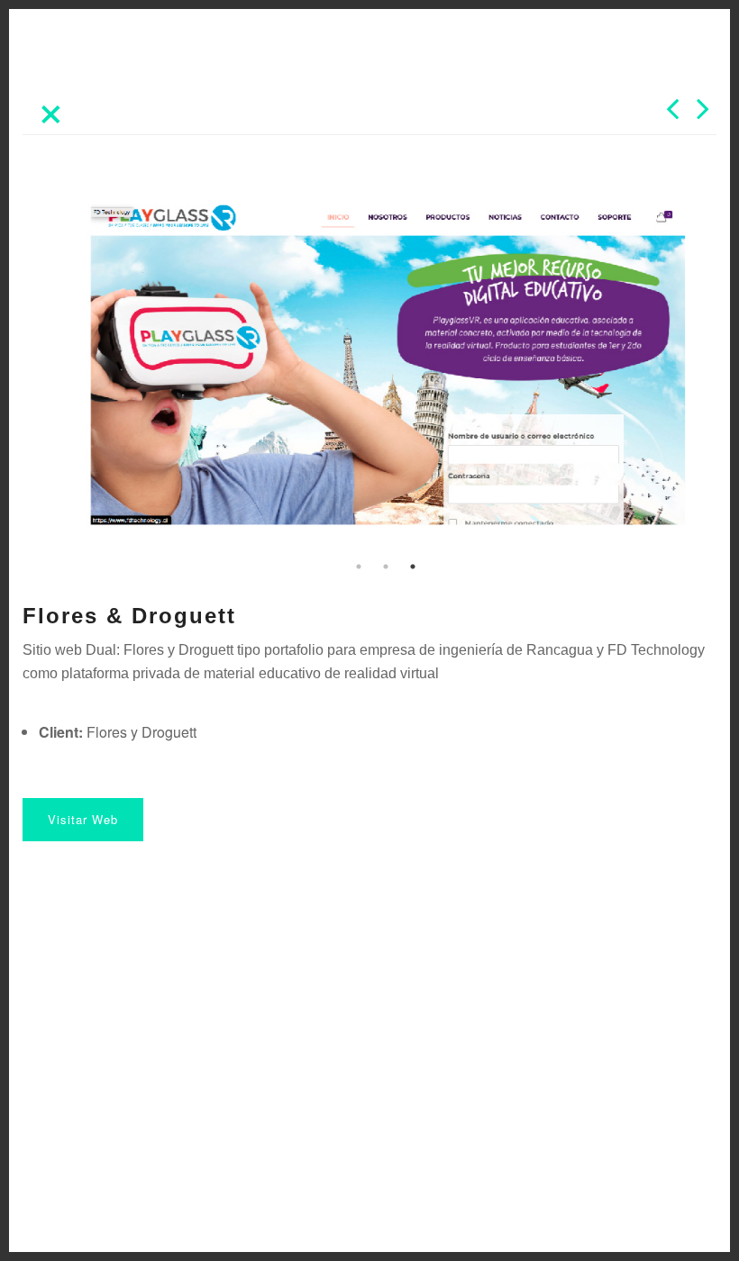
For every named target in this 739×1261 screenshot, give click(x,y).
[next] (702, 114)
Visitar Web (83, 819)
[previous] (672, 114)
